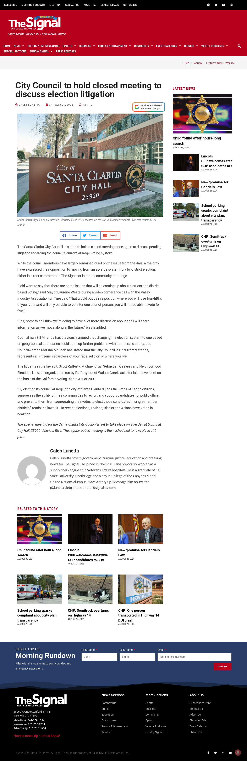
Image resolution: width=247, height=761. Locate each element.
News (17, 46)
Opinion (189, 46)
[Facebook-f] (208, 753)
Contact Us (72, 4)
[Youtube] (224, 5)
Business (85, 46)
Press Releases (66, 51)
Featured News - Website (220, 63)
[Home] (180, 63)
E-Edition (55, 4)
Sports (67, 46)
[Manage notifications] (238, 752)
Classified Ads (110, 4)
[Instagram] (231, 5)
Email (161, 649)
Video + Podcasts (212, 46)
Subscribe (10, 4)
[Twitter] (216, 5)
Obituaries (130, 4)
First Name (88, 649)
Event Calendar (166, 46)
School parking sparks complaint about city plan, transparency (37, 615)
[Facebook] (208, 5)
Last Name (126, 649)
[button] (239, 46)
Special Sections (15, 51)
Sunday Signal (39, 51)
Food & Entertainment (112, 46)
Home (6, 46)
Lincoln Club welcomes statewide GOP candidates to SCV (88, 555)
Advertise (90, 4)
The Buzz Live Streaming (43, 46)
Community (141, 46)
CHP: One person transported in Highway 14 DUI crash (138, 615)
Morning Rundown (33, 4)
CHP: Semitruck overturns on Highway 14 (213, 241)
